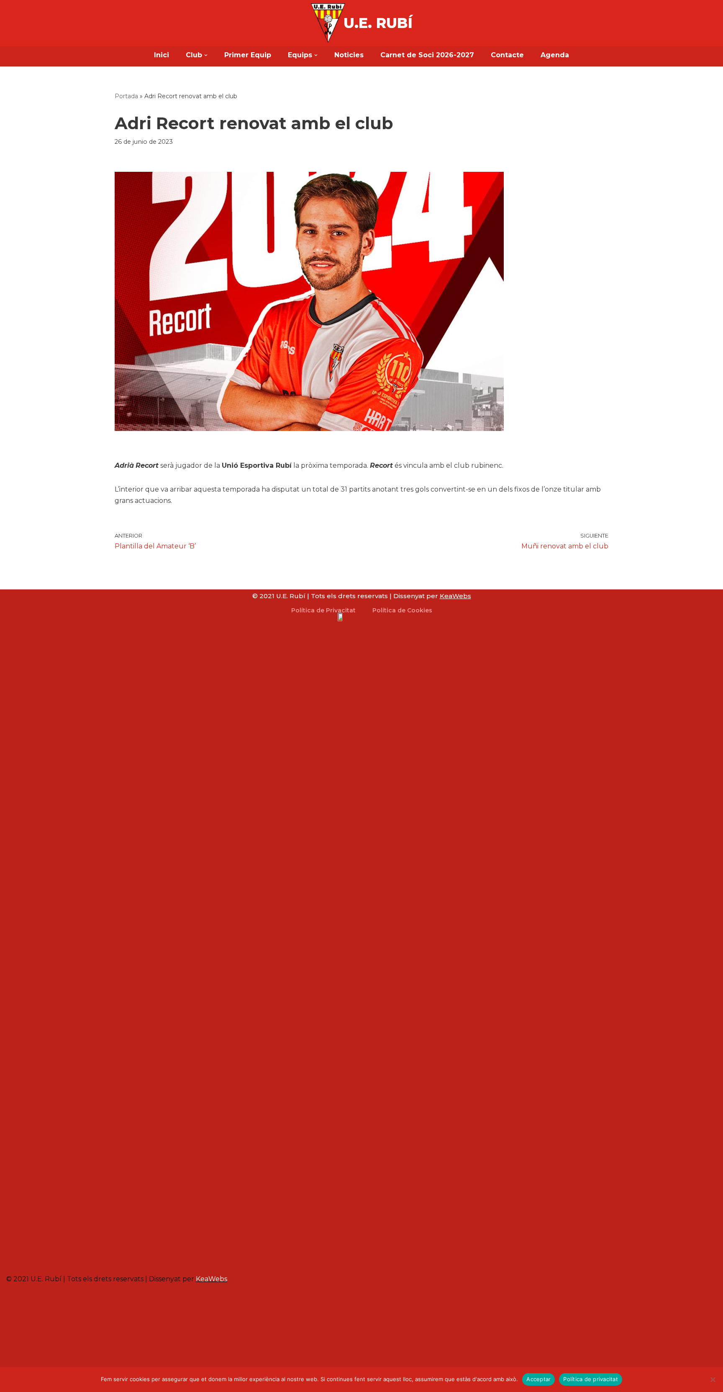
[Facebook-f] (145, 1253)
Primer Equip (247, 55)
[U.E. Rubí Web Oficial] (328, 23)
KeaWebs (211, 1279)
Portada (126, 96)
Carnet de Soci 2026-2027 (427, 55)
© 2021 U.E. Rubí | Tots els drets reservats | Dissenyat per (361, 596)
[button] (206, 55)
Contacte (507, 55)
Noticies (349, 55)
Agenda (555, 55)
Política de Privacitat (323, 610)
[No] (712, 1379)
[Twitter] (157, 1253)
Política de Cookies (402, 610)
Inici (161, 55)
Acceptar (538, 1379)
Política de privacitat (590, 1379)
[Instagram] (132, 1253)
